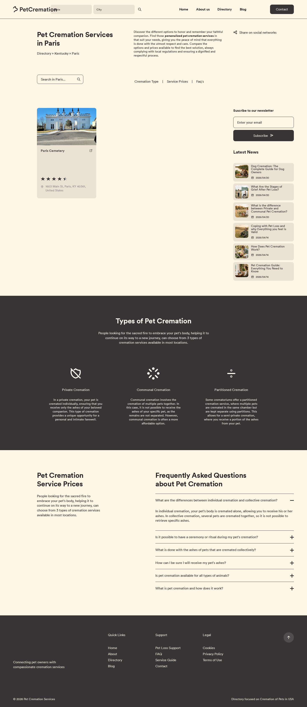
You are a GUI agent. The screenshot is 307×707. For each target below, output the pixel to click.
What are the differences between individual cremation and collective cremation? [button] (216, 500)
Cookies (209, 648)
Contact (282, 9)
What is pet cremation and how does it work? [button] (189, 588)
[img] (54, 179)
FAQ (158, 654)
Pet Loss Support (168, 648)
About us (203, 9)
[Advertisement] (270, 70)
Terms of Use (212, 660)
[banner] (35, 9)
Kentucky (62, 53)
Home (183, 9)
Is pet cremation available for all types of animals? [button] (192, 575)
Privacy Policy (213, 654)
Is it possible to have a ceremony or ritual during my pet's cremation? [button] (206, 537)
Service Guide (165, 660)
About (112, 654)
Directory (224, 9)
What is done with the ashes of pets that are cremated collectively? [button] (205, 550)
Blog (243, 9)
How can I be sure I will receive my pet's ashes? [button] (190, 563)
